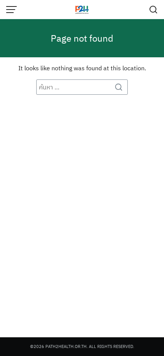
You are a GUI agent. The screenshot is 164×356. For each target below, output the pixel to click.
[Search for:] (82, 87)
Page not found (82, 38)
